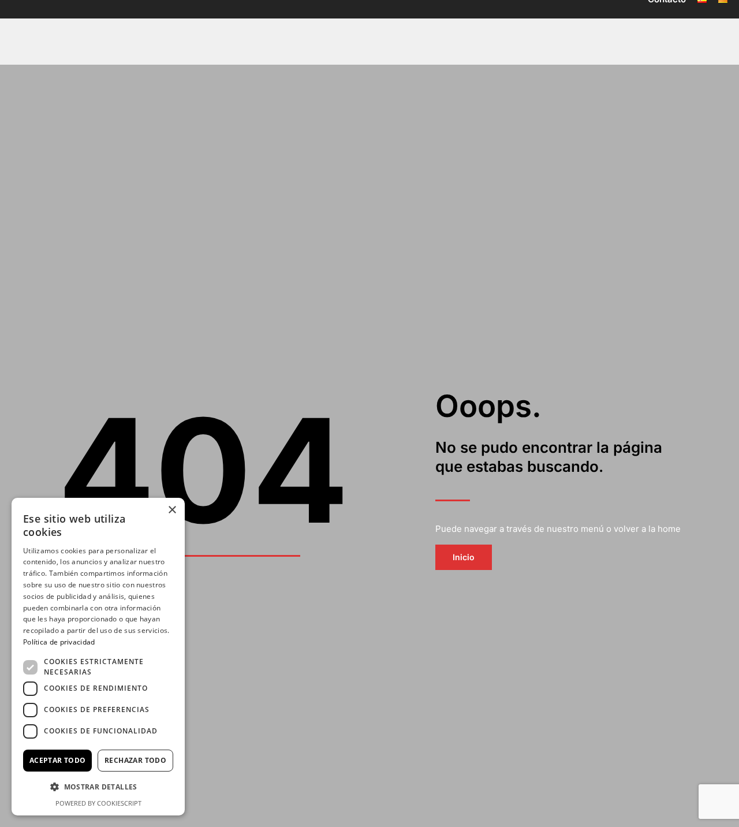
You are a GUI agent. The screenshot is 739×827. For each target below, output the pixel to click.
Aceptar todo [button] (57, 760)
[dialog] (98, 656)
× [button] (171, 510)
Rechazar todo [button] (135, 760)
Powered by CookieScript (98, 803)
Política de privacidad (59, 642)
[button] (98, 787)
